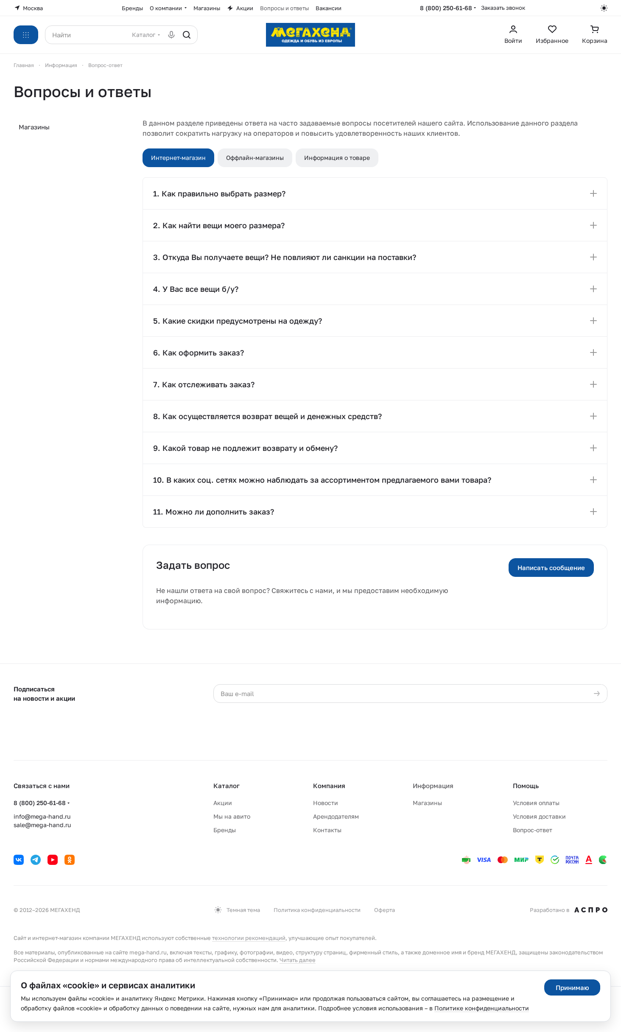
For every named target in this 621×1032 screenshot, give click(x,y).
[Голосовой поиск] (171, 35)
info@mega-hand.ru (42, 816)
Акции (222, 802)
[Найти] (187, 34)
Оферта (384, 909)
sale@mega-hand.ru (42, 824)
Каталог (226, 785)
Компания (329, 785)
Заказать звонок (503, 7)
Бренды (224, 829)
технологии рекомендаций (248, 937)
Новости (325, 802)
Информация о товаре (337, 157)
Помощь (526, 785)
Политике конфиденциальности (481, 1008)
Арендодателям (336, 816)
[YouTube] (53, 860)
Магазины (34, 127)
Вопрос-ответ (532, 829)
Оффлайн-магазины (255, 157)
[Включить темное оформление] (604, 8)
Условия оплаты (536, 802)
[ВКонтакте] (19, 860)
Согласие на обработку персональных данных (426, 711)
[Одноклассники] (69, 860)
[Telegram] (36, 860)
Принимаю (572, 987)
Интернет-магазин (178, 157)
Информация (433, 785)
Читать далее (298, 959)
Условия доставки (539, 816)
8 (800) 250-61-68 (446, 7)
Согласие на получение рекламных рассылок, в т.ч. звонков (423, 736)
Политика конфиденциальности (317, 909)
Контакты (327, 829)
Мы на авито (231, 816)
